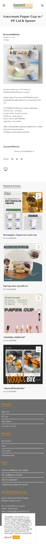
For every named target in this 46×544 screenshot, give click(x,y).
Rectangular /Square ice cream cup (20, 235)
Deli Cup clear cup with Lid (15, 286)
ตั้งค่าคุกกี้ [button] (8, 537)
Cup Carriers (6, 451)
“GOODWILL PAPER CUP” (14, 337)
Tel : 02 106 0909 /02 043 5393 (13, 506)
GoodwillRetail (11, 238)
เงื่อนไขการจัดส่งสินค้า (9, 480)
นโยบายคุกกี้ (8, 533)
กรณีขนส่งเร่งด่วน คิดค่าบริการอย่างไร (15, 485)
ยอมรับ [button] (16, 537)
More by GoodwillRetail (23, 151)
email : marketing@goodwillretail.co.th (15, 511)
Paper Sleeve (6, 421)
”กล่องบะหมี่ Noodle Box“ (14, 388)
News (7, 40)
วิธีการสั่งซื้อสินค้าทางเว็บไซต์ (12, 475)
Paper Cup (5, 412)
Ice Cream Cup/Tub (9, 426)
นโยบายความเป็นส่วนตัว (23, 533)
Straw (4, 446)
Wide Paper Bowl (8, 455)
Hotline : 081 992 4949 (10, 509)
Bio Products (6, 441)
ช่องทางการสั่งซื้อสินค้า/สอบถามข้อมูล (15, 470)
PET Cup (5, 417)
